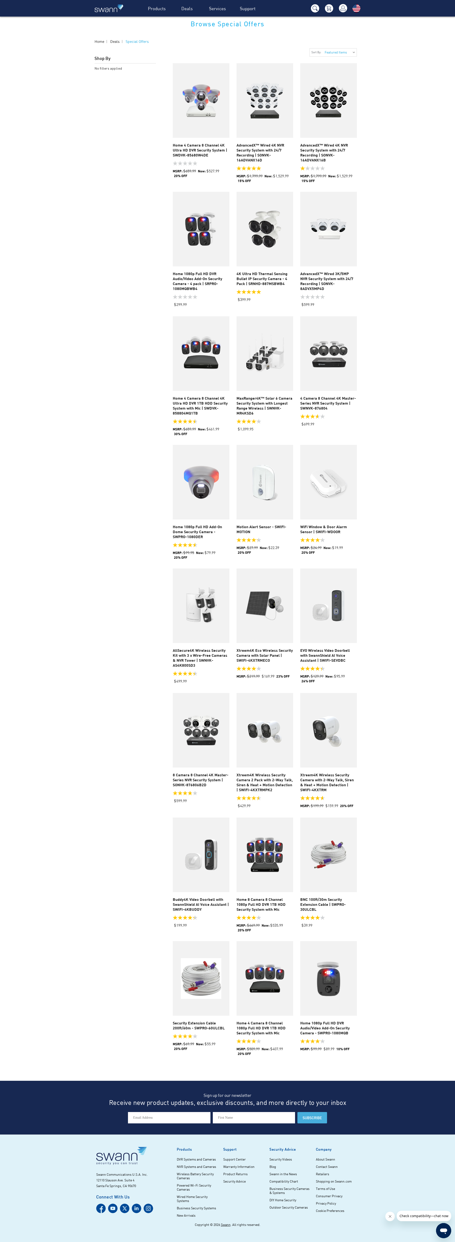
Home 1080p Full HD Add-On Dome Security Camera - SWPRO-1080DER (197, 531)
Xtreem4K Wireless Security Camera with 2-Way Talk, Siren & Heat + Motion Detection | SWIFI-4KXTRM (327, 782)
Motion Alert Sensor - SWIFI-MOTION (261, 529)
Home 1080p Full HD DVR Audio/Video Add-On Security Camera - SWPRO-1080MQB (325, 1028)
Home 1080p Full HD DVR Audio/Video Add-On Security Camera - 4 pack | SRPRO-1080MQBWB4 (197, 281)
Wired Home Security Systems (192, 1199)
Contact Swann (327, 1167)
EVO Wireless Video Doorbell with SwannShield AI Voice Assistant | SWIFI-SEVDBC (325, 655)
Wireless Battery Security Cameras (195, 1176)
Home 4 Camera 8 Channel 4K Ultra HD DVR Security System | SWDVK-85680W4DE (200, 150)
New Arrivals (186, 1215)
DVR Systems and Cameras (196, 1159)
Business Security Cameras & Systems (289, 1191)
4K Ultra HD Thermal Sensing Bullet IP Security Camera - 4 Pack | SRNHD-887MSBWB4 (262, 278)
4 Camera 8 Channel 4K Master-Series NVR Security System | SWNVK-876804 (328, 403)
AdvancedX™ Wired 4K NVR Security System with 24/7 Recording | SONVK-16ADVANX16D (260, 152)
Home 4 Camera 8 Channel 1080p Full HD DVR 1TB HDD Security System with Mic (261, 1028)
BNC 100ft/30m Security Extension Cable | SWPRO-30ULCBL (323, 904)
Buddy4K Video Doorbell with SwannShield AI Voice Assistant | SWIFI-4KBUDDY (201, 904)
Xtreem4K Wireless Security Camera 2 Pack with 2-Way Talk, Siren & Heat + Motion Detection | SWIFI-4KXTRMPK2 (265, 782)
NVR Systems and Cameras (196, 1167)
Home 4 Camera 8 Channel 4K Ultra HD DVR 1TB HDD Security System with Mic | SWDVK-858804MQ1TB (200, 405)
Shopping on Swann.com (334, 1181)
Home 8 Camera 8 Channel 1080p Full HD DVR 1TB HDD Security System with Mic (261, 904)
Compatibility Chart (283, 1181)
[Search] (314, 8)
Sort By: (316, 52)
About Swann (325, 1159)
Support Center (234, 1159)
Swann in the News (283, 1174)
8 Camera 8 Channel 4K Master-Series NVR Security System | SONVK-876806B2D (200, 780)
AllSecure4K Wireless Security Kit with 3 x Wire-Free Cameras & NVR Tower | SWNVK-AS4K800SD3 (200, 657)
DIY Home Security (282, 1200)
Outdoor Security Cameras (288, 1207)
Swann (226, 1225)
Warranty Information (239, 1167)
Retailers (322, 1174)
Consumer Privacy (329, 1196)
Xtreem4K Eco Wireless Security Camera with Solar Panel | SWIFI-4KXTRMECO (265, 655)
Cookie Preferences (330, 1211)
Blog (272, 1167)
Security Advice (234, 1181)
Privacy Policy (326, 1203)
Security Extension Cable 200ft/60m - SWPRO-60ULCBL (199, 1025)
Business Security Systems (196, 1208)
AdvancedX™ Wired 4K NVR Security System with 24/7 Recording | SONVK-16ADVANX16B (324, 152)
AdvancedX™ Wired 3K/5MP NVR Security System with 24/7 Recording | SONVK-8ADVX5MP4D (326, 281)
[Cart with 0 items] (328, 8)
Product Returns (235, 1174)
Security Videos (280, 1159)
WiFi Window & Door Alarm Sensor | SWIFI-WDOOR (323, 529)
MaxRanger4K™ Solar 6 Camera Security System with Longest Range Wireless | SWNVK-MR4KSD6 (264, 405)
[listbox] (339, 52)
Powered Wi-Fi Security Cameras (194, 1187)
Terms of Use (325, 1189)
